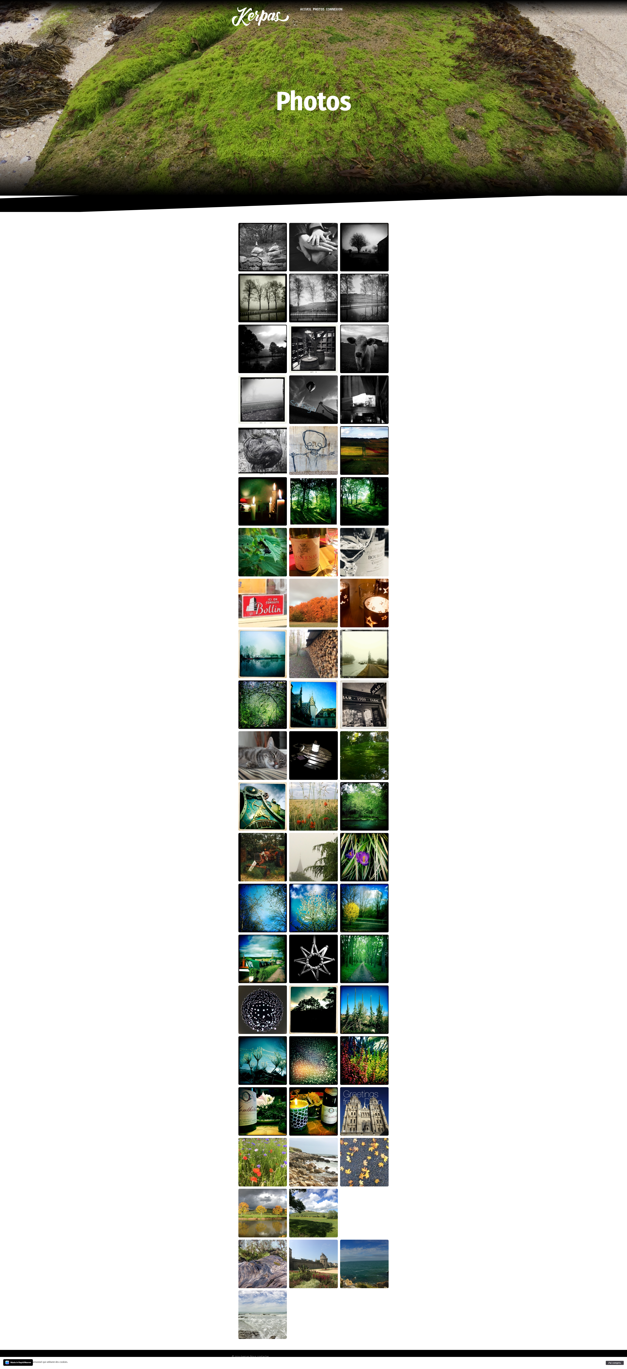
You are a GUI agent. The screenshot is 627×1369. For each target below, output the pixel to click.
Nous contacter (259, 1356)
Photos (318, 9)
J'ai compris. (614, 1363)
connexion (334, 9)
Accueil (305, 9)
